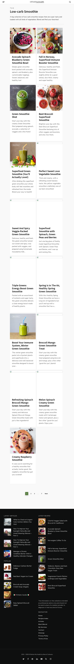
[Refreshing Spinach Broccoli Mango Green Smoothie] (23, 399)
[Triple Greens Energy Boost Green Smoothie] (23, 284)
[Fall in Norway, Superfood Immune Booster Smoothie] (50, 56)
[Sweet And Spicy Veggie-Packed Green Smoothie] (23, 227)
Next (46, 493)
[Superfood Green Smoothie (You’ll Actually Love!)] (23, 170)
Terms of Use (43, 639)
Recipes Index (43, 618)
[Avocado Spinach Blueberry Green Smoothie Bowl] (23, 56)
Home (40, 615)
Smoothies (43, 30)
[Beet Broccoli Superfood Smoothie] (50, 113)
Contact (41, 630)
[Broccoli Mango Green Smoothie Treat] (50, 342)
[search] (69, 2)
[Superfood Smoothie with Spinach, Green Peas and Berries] (50, 227)
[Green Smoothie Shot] (23, 113)
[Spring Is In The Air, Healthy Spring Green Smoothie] (50, 284)
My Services (42, 627)
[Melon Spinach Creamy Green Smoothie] (50, 399)
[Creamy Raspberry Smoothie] (23, 456)
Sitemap (41, 633)
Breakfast (15, 30)
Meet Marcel (42, 624)
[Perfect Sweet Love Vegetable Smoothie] (50, 170)
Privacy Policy (43, 636)
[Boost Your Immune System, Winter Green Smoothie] (23, 342)
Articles (41, 621)
